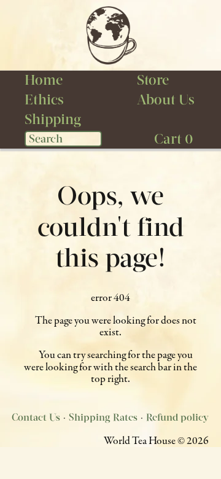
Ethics (44, 99)
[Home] (110, 35)
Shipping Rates (103, 417)
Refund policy (177, 417)
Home (44, 79)
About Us (166, 99)
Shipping (53, 119)
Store (153, 79)
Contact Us (36, 417)
